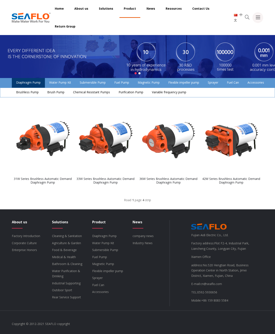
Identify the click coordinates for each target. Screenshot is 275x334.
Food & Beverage (64, 250)
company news (143, 236)
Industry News (143, 243)
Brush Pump (55, 92)
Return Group (65, 26)
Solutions (106, 8)
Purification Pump (131, 92)
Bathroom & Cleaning (67, 264)
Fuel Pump (121, 82)
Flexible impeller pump (183, 82)
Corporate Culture (24, 243)
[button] (135, 73)
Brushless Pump (27, 92)
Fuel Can (233, 82)
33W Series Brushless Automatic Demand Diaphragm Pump (105, 180)
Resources (174, 8)
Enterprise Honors (24, 250)
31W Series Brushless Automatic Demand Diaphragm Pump (43, 180)
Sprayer (213, 82)
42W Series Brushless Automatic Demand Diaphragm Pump (231, 180)
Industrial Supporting (66, 283)
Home (59, 8)
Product (130, 8)
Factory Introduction (26, 236)
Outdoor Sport (62, 290)
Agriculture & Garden (66, 243)
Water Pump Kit (60, 82)
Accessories (256, 82)
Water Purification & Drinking (66, 273)
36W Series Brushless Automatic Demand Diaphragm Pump (168, 180)
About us (81, 8)
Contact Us (200, 8)
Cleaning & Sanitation (67, 236)
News (151, 8)
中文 (238, 17)
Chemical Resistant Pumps (91, 92)
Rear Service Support (66, 297)
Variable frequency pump (169, 92)
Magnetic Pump (149, 82)
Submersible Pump (93, 82)
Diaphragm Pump (28, 82)
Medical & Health (64, 257)
